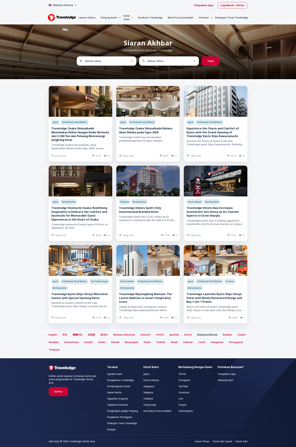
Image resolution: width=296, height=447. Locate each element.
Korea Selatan (194, 201)
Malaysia (124, 201)
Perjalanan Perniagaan (119, 417)
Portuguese (236, 342)
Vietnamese (71, 342)
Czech (201, 342)
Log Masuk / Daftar (232, 5)
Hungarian (217, 342)
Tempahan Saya (203, 5)
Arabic (102, 342)
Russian (227, 334)
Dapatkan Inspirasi (117, 398)
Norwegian (131, 342)
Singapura (148, 386)
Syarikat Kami (114, 374)
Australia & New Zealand (157, 410)
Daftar (58, 391)
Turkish (160, 342)
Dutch (188, 334)
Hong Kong (149, 404)
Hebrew (188, 342)
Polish (147, 342)
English (53, 334)
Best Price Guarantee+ (181, 17)
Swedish (54, 342)
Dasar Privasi (202, 441)
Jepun (55, 122)
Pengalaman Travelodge (120, 380)
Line (180, 398)
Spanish (174, 334)
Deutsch (145, 334)
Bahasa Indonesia (124, 334)
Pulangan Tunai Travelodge (231, 17)
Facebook (183, 392)
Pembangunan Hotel (118, 386)
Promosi (230, 281)
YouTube (183, 386)
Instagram (184, 380)
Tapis (210, 61)
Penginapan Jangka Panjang (122, 410)
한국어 (104, 334)
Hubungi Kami (225, 380)
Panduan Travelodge (150, 17)
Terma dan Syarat (222, 441)
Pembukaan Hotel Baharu (74, 122)
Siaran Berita (114, 392)
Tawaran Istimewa (117, 404)
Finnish (88, 342)
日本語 (91, 334)
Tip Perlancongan (99, 281)
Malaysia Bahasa (207, 334)
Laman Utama (87, 17)
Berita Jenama (69, 201)
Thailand (54, 349)
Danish (115, 342)
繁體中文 (77, 334)
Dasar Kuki (241, 441)
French (160, 334)
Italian (242, 334)
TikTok (182, 374)
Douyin (182, 404)
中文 (65, 334)
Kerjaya (111, 429)
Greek (174, 342)
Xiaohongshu (185, 410)
